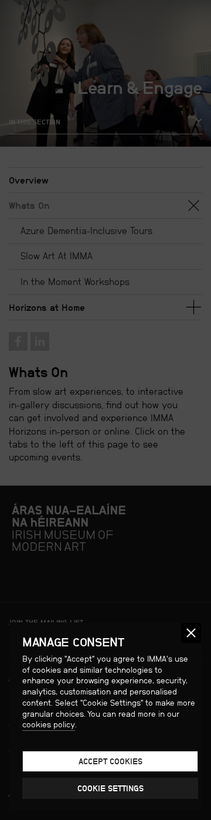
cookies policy (48, 724)
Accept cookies (110, 761)
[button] (191, 633)
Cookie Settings (110, 788)
